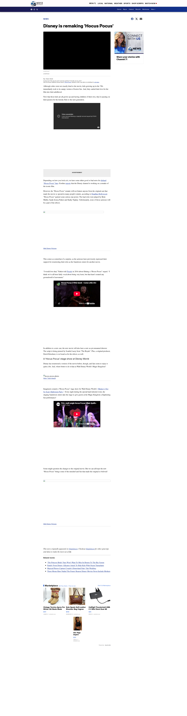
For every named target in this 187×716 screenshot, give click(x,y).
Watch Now (150, 3)
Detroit (119, 9)
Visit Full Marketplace (104, 585)
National (109, 3)
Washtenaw (145, 9)
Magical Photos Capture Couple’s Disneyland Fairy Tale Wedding (71, 568)
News (46, 19)
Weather (118, 3)
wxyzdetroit (32, 9)
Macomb (138, 9)
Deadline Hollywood (99, 194)
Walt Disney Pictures (49, 248)
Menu (91, 3)
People (69, 271)
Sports (127, 3)
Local (100, 3)
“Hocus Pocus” (67, 82)
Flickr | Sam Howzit (49, 378)
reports (68, 183)
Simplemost (73, 549)
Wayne (125, 9)
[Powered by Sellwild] (108, 645)
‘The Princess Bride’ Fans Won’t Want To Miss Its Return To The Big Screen (75, 562)
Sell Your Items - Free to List (67, 586)
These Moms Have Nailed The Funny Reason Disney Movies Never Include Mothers (78, 571)
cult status (96, 82)
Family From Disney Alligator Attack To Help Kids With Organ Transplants (75, 565)
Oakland (131, 9)
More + (153, 9)
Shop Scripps (138, 3)
